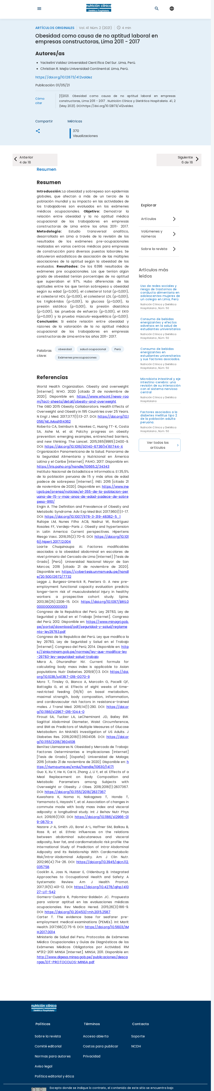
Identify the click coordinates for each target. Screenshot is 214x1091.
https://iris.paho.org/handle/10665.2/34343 (73, 466)
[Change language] (172, 8)
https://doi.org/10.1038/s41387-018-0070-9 (83, 674)
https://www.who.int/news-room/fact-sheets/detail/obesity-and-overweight (83, 399)
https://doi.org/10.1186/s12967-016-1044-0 (83, 709)
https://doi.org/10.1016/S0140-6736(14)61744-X (84, 446)
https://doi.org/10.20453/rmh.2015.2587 (78, 912)
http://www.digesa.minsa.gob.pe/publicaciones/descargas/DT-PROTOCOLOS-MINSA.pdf (82, 959)
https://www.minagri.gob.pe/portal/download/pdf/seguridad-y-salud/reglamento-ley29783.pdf (83, 626)
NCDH (136, 1046)
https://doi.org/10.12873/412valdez (63, 77)
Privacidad (92, 1056)
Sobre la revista (154, 248)
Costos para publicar (100, 1046)
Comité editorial (48, 1046)
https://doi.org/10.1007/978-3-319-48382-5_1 (83, 516)
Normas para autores (53, 1056)
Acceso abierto (96, 1036)
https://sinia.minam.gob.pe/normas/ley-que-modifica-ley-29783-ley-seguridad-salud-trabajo (83, 651)
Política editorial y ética (54, 1076)
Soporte (138, 1036)
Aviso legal (43, 1066)
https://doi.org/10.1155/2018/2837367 (75, 791)
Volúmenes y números (152, 234)
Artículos (148, 218)
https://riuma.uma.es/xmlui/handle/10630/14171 (83, 764)
